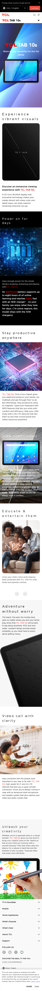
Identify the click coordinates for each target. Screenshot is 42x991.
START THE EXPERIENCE (12, 962)
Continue (34, 8)
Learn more (35, 981)
